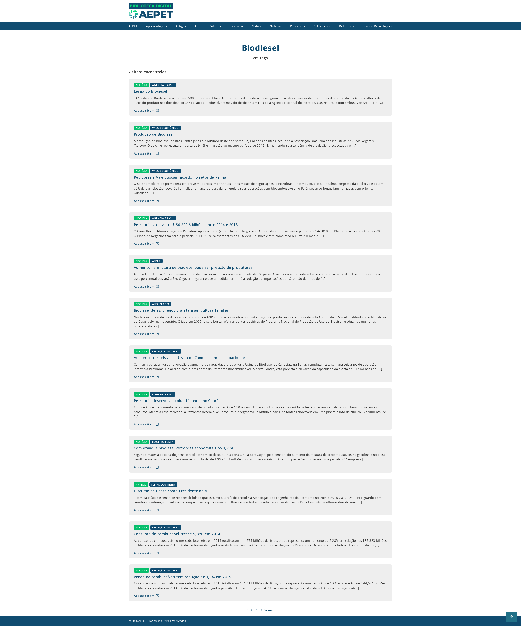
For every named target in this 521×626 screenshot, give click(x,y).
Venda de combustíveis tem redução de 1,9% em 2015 (182, 576)
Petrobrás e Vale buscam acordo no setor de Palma (180, 177)
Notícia (141, 85)
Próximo (266, 610)
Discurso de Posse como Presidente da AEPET (175, 490)
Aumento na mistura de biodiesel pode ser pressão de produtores (193, 267)
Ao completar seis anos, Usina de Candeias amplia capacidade (189, 357)
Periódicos (297, 26)
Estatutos (236, 26)
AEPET (156, 261)
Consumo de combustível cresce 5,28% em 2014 (177, 533)
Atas (198, 26)
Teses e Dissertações (377, 26)
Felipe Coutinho (163, 484)
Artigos (181, 26)
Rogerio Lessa (163, 394)
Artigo (141, 484)
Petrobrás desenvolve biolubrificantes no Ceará (176, 400)
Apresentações (156, 26)
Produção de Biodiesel (154, 134)
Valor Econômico (165, 128)
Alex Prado (160, 304)
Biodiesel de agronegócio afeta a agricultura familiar (181, 310)
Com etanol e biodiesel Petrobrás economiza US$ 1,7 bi (183, 448)
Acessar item (146, 110)
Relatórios (346, 26)
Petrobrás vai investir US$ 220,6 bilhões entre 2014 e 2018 (186, 224)
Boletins (215, 26)
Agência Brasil (163, 85)
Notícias (275, 26)
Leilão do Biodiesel (150, 91)
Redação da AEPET (165, 351)
